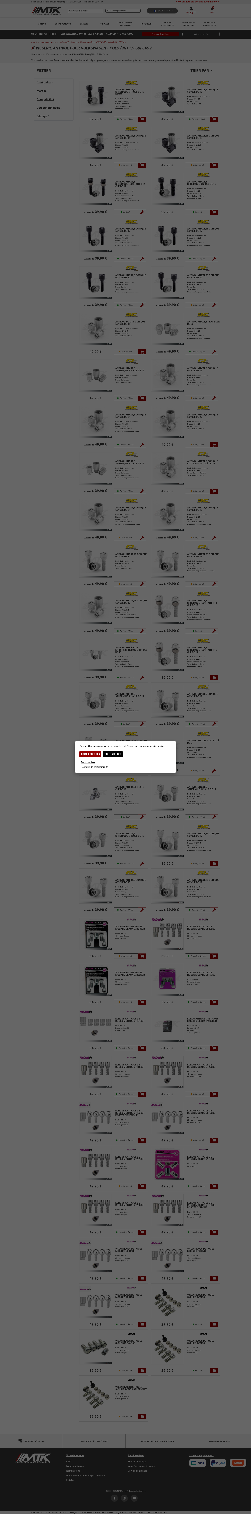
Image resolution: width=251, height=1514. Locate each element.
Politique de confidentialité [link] (94, 767)
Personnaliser (88, 762)
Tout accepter (90, 754)
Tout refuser (112, 754)
